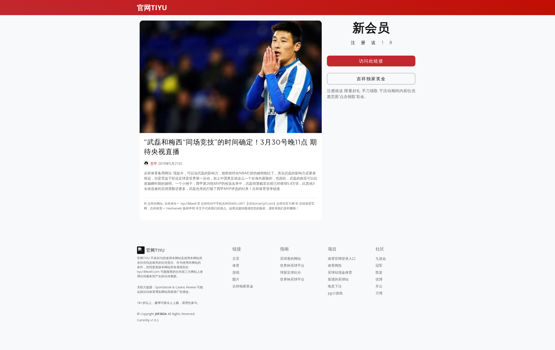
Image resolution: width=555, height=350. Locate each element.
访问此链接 (371, 61)
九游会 (380, 258)
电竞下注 (335, 286)
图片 (235, 279)
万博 (378, 293)
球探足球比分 (290, 272)
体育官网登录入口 (342, 258)
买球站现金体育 (340, 272)
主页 (235, 258)
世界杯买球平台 (292, 265)
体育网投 (335, 265)
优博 (378, 279)
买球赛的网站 (290, 258)
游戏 (235, 272)
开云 (378, 286)
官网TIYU (152, 7)
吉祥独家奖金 (371, 79)
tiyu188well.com (148, 272)
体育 (235, 265)
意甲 (153, 163)
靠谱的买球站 (338, 279)
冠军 (378, 265)
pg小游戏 (335, 293)
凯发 (378, 272)
